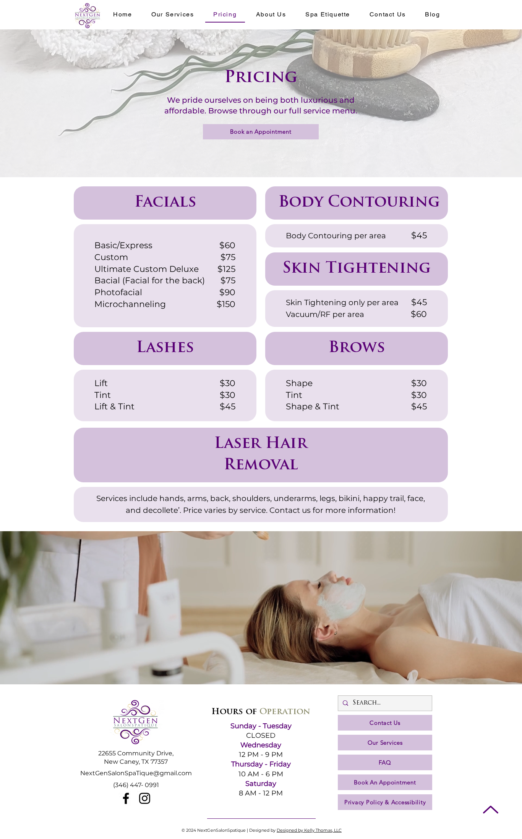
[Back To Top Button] (490, 809)
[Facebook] (125, 798)
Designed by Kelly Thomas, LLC (309, 830)
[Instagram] (144, 798)
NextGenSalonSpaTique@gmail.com (136, 773)
